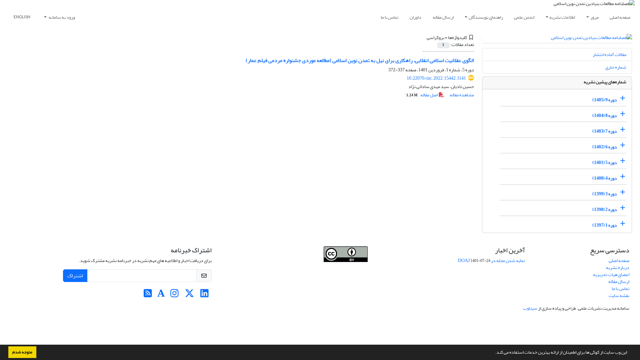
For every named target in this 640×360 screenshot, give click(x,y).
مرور (594, 17)
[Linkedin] (204, 295)
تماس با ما (389, 17)
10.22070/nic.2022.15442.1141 (436, 78)
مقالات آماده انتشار (609, 54)
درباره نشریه (617, 267)
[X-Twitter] (189, 295)
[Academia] (161, 295)
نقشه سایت (619, 295)
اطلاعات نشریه (562, 17)
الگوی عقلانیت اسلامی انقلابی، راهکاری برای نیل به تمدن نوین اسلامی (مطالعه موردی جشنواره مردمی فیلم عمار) (360, 60)
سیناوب (530, 308)
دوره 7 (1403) (604, 131)
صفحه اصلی (620, 17)
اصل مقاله (422, 94)
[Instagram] (174, 295)
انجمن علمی (524, 17)
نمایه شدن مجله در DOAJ (491, 260)
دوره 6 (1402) (604, 146)
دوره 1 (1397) (604, 225)
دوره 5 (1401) (604, 162)
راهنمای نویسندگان (486, 17)
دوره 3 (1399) (604, 193)
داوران (415, 17)
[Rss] (148, 295)
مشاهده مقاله (462, 94)
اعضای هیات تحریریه (611, 274)
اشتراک (75, 276)
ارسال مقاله (443, 17)
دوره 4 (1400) (604, 178)
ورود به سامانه (61, 17)
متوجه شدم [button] (22, 352)
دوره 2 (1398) (604, 209)
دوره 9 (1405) (604, 99)
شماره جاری (615, 67)
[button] (493, 353)
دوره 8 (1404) (604, 115)
